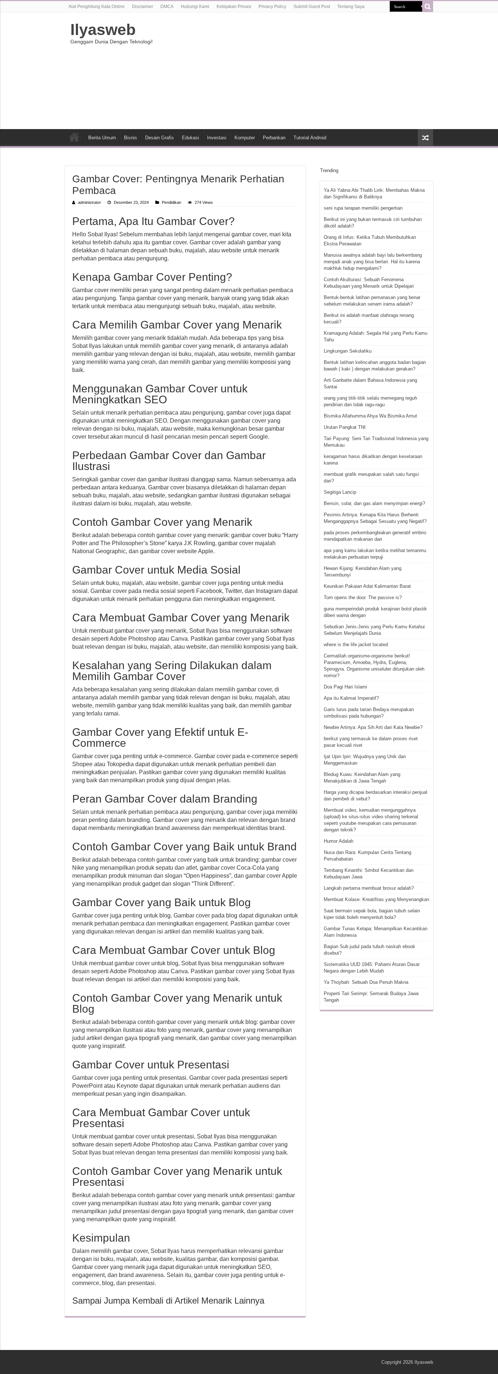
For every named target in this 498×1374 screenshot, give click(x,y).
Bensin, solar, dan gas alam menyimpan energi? (374, 503)
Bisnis (130, 137)
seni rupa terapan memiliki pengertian (363, 208)
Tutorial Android (309, 137)
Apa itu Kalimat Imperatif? (351, 698)
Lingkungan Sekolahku (347, 351)
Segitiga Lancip (340, 492)
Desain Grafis (159, 137)
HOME (74, 136)
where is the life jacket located (356, 644)
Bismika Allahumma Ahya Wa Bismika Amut (370, 416)
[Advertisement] (295, 71)
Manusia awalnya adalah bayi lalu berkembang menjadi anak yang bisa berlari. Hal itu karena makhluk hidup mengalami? (373, 261)
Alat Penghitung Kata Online (97, 6)
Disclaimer (142, 6)
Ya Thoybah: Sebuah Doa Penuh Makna (366, 982)
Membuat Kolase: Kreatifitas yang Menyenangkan (376, 899)
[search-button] (427, 6)
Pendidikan (171, 202)
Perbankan (274, 137)
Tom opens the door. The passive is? (363, 597)
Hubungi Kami (195, 6)
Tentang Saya (351, 6)
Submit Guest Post (311, 6)
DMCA (167, 6)
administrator (89, 202)
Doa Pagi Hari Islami (345, 687)
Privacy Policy (272, 6)
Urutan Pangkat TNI (345, 427)
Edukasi (190, 137)
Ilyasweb (103, 29)
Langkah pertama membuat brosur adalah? (369, 888)
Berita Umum (102, 137)
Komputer (244, 137)
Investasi (216, 137)
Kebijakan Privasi (234, 6)
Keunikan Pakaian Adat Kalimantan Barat (367, 586)
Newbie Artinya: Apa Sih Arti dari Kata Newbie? (373, 727)
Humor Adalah (338, 841)
